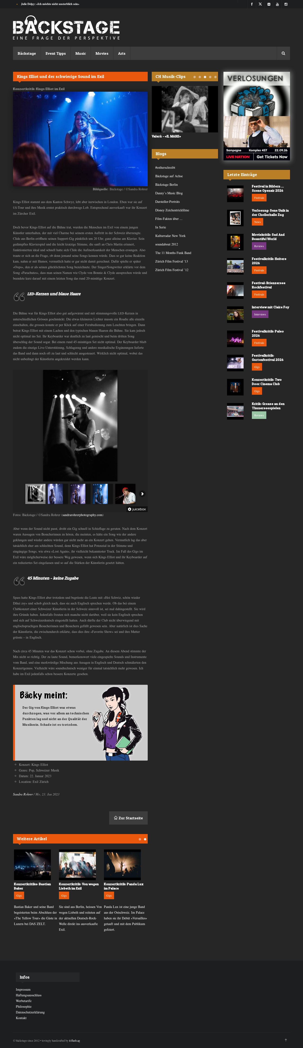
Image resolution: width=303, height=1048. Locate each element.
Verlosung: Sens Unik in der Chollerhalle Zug (270, 212)
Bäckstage (27, 53)
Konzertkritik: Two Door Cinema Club (267, 381)
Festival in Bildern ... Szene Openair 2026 (268, 188)
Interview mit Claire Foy (270, 307)
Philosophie (23, 1006)
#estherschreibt (165, 167)
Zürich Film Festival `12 (171, 270)
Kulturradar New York (170, 235)
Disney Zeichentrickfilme (172, 210)
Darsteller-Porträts (167, 201)
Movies (102, 53)
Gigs (19, 895)
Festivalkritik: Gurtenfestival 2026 (268, 357)
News (257, 222)
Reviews (259, 246)
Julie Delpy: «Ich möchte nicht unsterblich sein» (50, 4)
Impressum (23, 989)
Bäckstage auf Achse (169, 176)
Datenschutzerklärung (30, 1012)
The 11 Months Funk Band (173, 252)
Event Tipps (56, 53)
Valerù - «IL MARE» (166, 136)
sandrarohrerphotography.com (82, 515)
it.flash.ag (74, 1040)
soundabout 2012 (166, 244)
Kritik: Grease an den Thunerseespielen (268, 406)
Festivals (259, 198)
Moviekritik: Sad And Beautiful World (268, 236)
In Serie (160, 227)
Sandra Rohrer (23, 794)
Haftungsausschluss (28, 995)
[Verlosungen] (256, 94)
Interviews (260, 314)
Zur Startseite (130, 818)
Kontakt (21, 1018)
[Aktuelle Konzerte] (256, 138)
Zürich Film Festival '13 (171, 261)
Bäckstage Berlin (166, 184)
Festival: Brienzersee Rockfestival (268, 285)
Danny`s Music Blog (169, 193)
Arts (121, 53)
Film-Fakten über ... (169, 218)
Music (81, 53)
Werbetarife (23, 1000)
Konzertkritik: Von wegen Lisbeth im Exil (79, 886)
